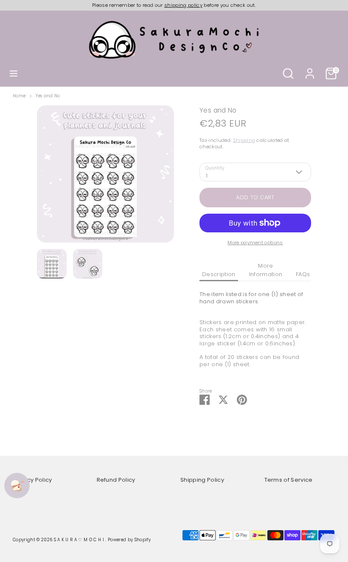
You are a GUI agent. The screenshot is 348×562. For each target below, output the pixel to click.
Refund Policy (116, 480)
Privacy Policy (32, 480)
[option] (105, 177)
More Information (266, 270)
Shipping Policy (202, 480)
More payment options (255, 242)
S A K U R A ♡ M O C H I (80, 539)
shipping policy (183, 5)
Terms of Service (288, 480)
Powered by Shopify (129, 539)
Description (219, 274)
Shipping (244, 140)
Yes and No (48, 96)
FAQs (303, 274)
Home (19, 96)
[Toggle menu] (13, 73)
